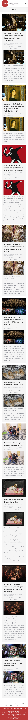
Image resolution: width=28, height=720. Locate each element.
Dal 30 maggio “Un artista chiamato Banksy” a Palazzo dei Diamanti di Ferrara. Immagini (13, 167)
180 (23, 703)
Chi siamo (12, 718)
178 (14, 703)
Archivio (16, 718)
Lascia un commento (8, 44)
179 (19, 703)
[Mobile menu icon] (25, 3)
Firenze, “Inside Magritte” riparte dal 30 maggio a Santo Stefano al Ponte (13, 663)
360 (18, 706)
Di (11, 43)
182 (11, 706)
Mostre (5, 43)
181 (6, 706)
